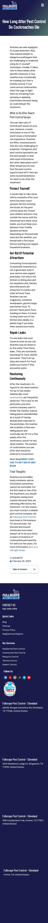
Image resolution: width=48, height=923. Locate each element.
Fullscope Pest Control (24, 517)
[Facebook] (5, 677)
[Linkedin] (24, 677)
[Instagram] (19, 677)
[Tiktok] (15, 677)
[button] (42, 5)
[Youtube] (29, 677)
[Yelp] (10, 677)
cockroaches (16, 397)
